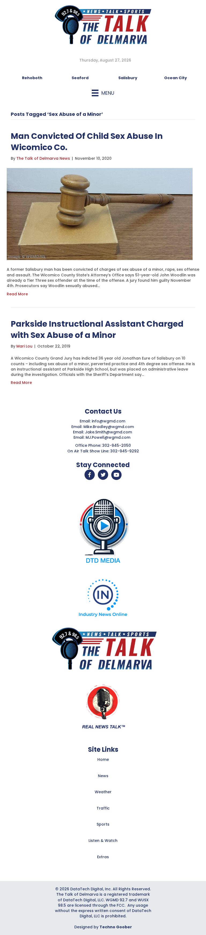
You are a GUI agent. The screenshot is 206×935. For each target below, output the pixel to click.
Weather (103, 792)
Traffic (103, 808)
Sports (103, 824)
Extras (103, 857)
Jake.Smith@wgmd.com (109, 432)
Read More (17, 294)
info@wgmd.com (109, 421)
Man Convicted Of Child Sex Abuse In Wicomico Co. (87, 141)
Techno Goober (116, 927)
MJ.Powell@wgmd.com (109, 437)
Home (103, 759)
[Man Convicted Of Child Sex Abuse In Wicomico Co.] (100, 213)
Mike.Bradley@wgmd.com (108, 426)
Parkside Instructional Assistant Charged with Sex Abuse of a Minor (97, 329)
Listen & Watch (103, 840)
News (103, 775)
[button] (89, 475)
